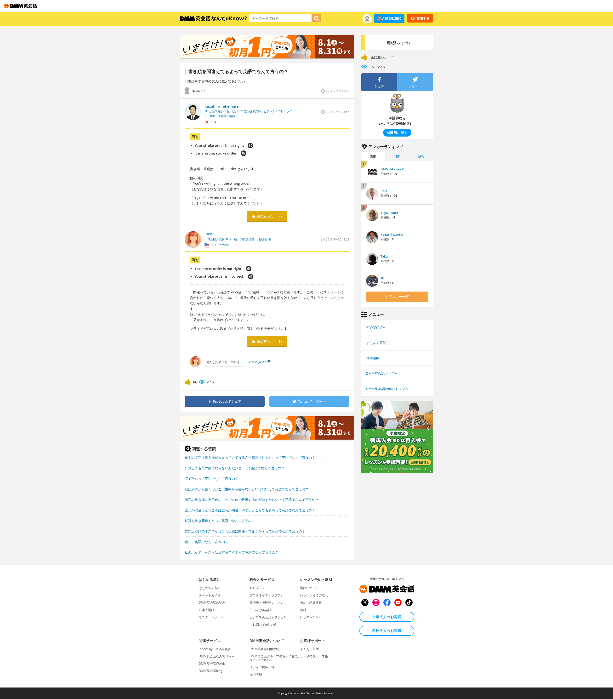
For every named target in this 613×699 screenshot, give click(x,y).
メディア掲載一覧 (262, 667)
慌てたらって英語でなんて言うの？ (211, 478)
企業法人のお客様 (387, 616)
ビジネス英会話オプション (268, 617)
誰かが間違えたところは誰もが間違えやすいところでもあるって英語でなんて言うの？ (250, 510)
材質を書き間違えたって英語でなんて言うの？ (220, 520)
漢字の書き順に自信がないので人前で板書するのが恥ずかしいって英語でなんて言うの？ (252, 499)
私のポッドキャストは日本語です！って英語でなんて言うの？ (231, 552)
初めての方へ (376, 327)
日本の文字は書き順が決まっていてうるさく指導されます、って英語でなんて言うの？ (250, 457)
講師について (309, 588)
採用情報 (256, 674)
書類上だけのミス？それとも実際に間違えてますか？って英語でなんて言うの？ (245, 531)
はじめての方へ (210, 588)
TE (382, 278)
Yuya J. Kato (389, 213)
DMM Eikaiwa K (392, 169)
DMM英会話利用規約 (264, 649)
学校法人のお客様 (387, 630)
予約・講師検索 (311, 602)
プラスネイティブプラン (267, 595)
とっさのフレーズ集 (314, 656)
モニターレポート (211, 617)
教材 (303, 610)
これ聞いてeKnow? (263, 624)
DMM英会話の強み (212, 602)
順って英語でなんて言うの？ (206, 541)
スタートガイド (210, 595)
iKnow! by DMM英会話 (215, 649)
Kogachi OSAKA (391, 234)
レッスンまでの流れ (314, 595)
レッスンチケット (312, 617)
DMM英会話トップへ (382, 373)
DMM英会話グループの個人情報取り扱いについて (274, 658)
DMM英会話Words (212, 663)
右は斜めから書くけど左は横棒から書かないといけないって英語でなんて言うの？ (247, 489)
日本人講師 (206, 610)
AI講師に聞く (392, 18)
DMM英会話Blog (210, 671)
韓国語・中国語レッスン (267, 602)
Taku (384, 256)
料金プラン (257, 588)
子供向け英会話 (260, 610)
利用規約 (373, 358)
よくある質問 (376, 342)
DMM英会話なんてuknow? (218, 656)
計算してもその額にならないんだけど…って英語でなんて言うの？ (234, 468)
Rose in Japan (256, 362)
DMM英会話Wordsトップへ (387, 388)
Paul (383, 191)
